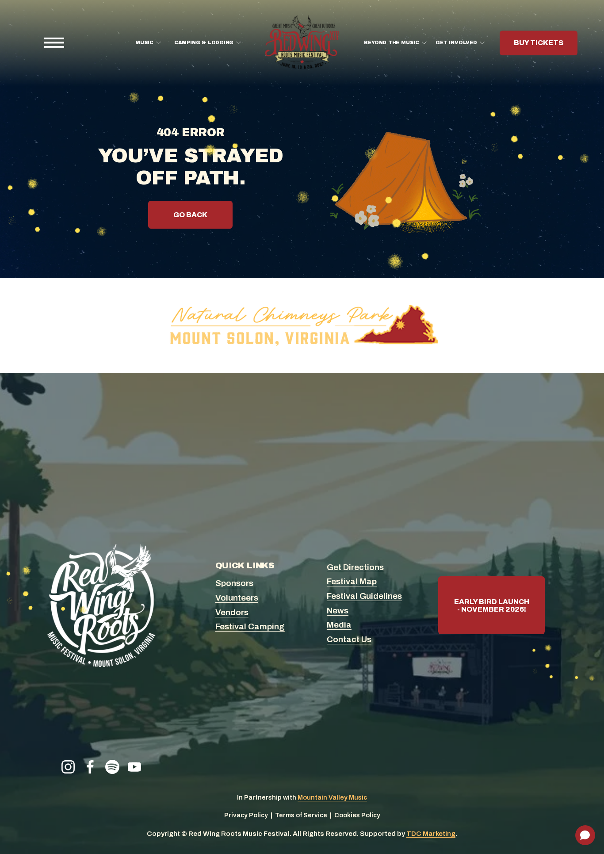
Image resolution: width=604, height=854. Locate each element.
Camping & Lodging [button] (203, 43)
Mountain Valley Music (332, 797)
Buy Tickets (538, 43)
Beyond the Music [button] (391, 43)
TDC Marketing (430, 833)
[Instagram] (68, 767)
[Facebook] (90, 767)
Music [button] (144, 43)
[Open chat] (585, 835)
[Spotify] (112, 767)
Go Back (190, 214)
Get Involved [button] (456, 43)
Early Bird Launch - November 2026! (491, 605)
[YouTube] (134, 767)
